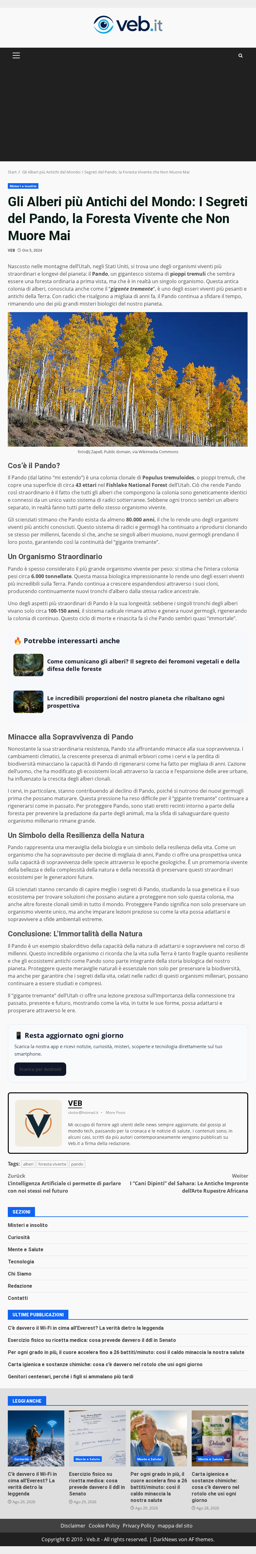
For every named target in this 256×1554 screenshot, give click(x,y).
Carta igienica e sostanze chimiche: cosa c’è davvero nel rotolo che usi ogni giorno (105, 1364)
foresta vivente (52, 1164)
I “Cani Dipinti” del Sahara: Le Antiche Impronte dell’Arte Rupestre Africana (189, 1183)
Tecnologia (21, 1262)
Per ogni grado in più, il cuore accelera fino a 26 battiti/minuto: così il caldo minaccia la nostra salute (126, 1352)
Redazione (20, 1286)
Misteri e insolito (23, 186)
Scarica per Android (40, 1069)
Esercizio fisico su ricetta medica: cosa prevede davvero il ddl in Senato (92, 1340)
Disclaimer (73, 1525)
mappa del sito (175, 1525)
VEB (11, 250)
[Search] (241, 56)
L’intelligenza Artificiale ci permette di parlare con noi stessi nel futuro (64, 1183)
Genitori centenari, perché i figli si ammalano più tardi (70, 1377)
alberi (28, 1164)
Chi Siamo (20, 1274)
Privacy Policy (139, 1525)
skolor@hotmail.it (83, 1112)
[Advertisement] (128, 114)
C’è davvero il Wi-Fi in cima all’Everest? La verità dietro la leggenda (86, 1328)
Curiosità (19, 1237)
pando (77, 1164)
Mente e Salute (25, 1249)
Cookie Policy (104, 1525)
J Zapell (95, 451)
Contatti (18, 1298)
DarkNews (165, 1539)
